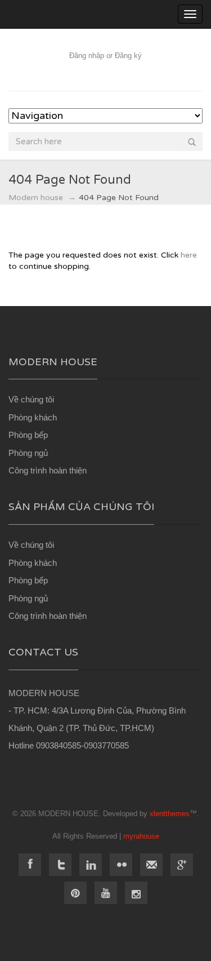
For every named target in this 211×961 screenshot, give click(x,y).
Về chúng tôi (31, 399)
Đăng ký (128, 55)
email (151, 864)
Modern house (35, 197)
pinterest (75, 893)
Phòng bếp (28, 435)
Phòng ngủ (28, 453)
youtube (106, 893)
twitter (60, 864)
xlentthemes (170, 813)
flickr (121, 864)
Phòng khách (32, 417)
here (189, 255)
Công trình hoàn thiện (47, 470)
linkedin (90, 864)
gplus (181, 864)
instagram (136, 893)
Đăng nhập (86, 55)
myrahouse (141, 836)
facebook (30, 864)
